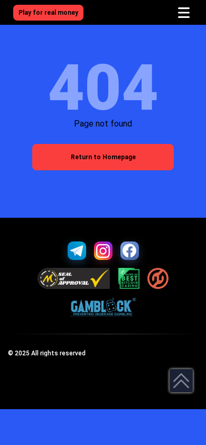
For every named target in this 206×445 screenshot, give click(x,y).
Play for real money (48, 12)
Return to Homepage (103, 157)
